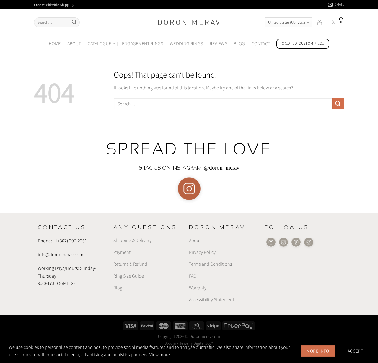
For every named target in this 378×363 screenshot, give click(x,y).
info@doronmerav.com (60, 254)
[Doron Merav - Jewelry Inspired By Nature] (189, 22)
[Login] (319, 22)
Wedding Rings (186, 44)
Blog (239, 44)
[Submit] (74, 22)
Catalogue (99, 44)
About (74, 44)
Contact (261, 44)
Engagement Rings (142, 44)
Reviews (218, 44)
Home (55, 44)
